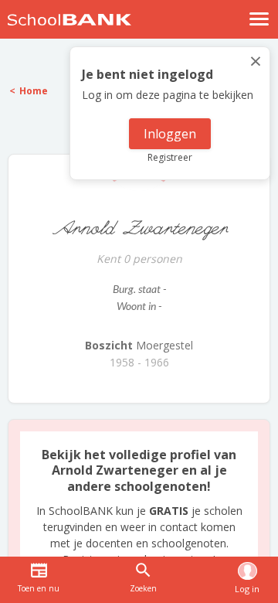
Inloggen (170, 133)
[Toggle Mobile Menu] (259, 19)
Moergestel (139, 345)
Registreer (169, 157)
